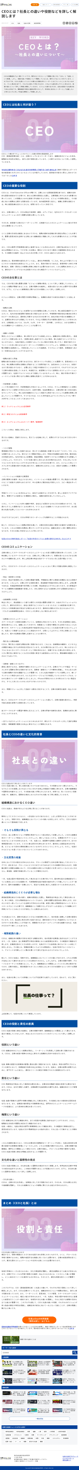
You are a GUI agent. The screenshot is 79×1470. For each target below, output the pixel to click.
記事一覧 (35, 4)
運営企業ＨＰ (67, 1460)
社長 (19, 23)
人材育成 (52, 1431)
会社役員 (15, 1438)
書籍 (25, 1441)
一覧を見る (39, 1419)
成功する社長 (33, 1441)
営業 (33, 1435)
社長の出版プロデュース (70, 1456)
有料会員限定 (20, 1431)
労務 (28, 1431)
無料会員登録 (56, 4)
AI (20, 1441)
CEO (12, 23)
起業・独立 (9, 1441)
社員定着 (8, 1435)
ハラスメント (18, 1435)
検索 (74, 1352)
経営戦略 (64, 1435)
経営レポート (46, 4)
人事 (39, 1431)
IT (16, 1441)
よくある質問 (75, 4)
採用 (45, 1431)
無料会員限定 (10, 1431)
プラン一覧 (65, 4)
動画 (41, 1441)
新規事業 (66, 1438)
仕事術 (27, 1435)
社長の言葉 (27, 23)
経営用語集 (37, 23)
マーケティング (41, 1435)
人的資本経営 (62, 1431)
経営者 (8, 1438)
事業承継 (30, 1438)
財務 (37, 1438)
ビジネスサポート (68, 1458)
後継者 (23, 1438)
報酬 (48, 1438)
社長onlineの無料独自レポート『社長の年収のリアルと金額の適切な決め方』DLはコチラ (36, 538)
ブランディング (53, 1435)
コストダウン (56, 1438)
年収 (42, 1438)
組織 (34, 1431)
